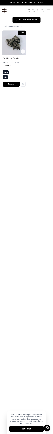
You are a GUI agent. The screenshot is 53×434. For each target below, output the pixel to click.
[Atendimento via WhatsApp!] (47, 428)
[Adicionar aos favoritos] (23, 84)
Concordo (27, 429)
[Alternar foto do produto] (23, 51)
